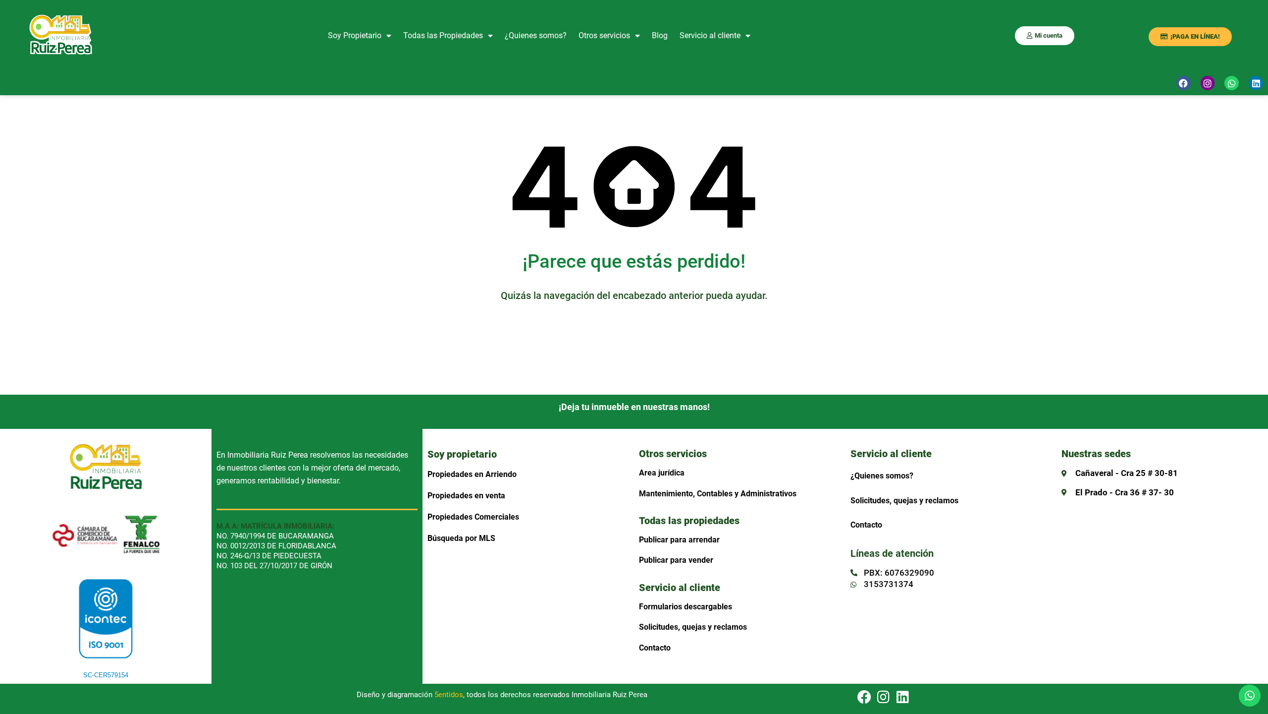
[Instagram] (1208, 83)
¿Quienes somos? (536, 35)
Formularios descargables (685, 606)
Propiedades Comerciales (473, 517)
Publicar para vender (676, 560)
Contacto (655, 648)
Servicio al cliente (710, 35)
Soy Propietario (354, 35)
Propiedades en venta (466, 495)
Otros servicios (604, 35)
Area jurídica (662, 472)
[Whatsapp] (1231, 83)
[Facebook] (1183, 83)
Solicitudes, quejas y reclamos (693, 627)
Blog (660, 35)
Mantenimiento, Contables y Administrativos (717, 493)
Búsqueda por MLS (461, 538)
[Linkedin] (903, 697)
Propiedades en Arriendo (472, 474)
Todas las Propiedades (443, 35)
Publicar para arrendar (679, 539)
